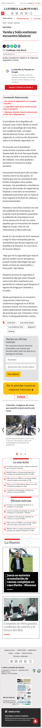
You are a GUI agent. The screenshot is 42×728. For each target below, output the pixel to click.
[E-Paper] (36, 3)
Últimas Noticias (23, 19)
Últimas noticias (21, 500)
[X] (17, 13)
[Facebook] (21, 13)
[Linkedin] (15, 46)
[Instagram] (26, 13)
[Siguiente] (39, 430)
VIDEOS (21, 397)
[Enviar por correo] (19, 46)
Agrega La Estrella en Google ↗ (21, 87)
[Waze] (39, 671)
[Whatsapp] (11, 46)
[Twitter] (4, 46)
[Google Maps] (34, 671)
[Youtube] (31, 13)
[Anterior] (3, 430)
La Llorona (37, 19)
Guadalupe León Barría (16, 50)
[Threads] (12, 13)
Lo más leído (21, 462)
